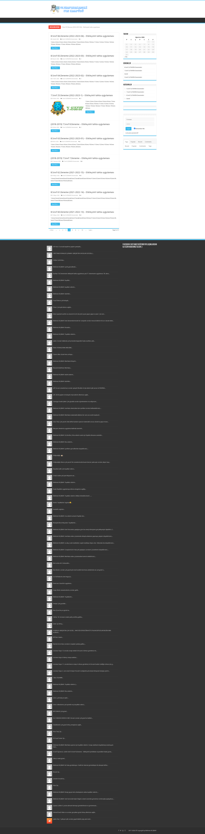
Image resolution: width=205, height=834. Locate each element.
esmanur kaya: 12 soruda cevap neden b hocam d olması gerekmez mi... (75, 651)
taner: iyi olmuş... (58, 624)
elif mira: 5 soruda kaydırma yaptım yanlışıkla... (67, 246)
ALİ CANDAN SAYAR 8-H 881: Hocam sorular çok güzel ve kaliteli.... (73, 718)
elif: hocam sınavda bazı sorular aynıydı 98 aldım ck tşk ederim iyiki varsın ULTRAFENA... (79, 388)
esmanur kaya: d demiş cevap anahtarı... (65, 657)
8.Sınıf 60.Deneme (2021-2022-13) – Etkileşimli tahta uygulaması (82, 212)
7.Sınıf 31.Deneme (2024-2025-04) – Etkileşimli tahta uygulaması (81, 27)
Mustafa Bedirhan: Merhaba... (62, 368)
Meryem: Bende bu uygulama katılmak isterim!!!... (68, 428)
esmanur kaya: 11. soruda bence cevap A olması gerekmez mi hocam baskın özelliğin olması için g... (83, 664)
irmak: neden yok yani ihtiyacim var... (64, 475)
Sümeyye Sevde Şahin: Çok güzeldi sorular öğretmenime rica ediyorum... (75, 401)
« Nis (125, 57)
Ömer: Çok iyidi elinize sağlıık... (62, 307)
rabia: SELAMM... (58, 677)
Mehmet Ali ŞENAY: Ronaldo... (62, 327)
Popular (133, 142)
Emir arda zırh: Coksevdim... (61, 563)
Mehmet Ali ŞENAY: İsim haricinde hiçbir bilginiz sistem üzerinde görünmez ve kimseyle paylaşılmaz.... (83, 799)
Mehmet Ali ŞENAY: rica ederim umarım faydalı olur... (69, 516)
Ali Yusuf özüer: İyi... (59, 738)
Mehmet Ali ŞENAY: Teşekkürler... (63, 597)
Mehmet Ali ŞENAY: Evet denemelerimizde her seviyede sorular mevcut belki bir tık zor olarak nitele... (83, 321)
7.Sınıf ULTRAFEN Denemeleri (70, 98)
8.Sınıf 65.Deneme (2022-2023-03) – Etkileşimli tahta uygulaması (82, 56)
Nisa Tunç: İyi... (57, 731)
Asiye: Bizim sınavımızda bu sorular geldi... (66, 590)
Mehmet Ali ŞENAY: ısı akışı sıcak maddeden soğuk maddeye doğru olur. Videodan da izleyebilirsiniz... (83, 543)
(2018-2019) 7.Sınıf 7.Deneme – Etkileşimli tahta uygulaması (80, 158)
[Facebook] (118, 830)
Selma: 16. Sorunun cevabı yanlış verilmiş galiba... (68, 617)
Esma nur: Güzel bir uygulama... (62, 583)
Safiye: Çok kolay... (58, 260)
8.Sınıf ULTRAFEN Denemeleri (69, 39)
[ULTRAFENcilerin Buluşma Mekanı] (69, 8)
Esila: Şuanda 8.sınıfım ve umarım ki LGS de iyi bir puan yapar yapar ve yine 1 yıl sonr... (79, 314)
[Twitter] (121, 830)
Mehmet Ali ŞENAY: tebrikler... (62, 294)
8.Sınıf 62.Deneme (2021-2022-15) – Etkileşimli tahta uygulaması (82, 172)
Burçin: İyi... (56, 772)
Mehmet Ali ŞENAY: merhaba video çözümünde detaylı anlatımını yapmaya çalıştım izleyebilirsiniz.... (83, 536)
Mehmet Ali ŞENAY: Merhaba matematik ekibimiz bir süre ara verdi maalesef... (76, 415)
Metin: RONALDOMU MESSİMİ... (62, 347)
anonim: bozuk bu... (59, 778)
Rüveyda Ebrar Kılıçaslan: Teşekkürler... (64, 523)
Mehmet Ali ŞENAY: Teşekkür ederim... (64, 334)
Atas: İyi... (56, 785)
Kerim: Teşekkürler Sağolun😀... (62, 502)
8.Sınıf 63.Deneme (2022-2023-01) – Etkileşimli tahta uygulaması (82, 138)
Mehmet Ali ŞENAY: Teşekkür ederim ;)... (65, 684)
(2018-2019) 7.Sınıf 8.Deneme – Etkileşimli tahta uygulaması (80, 124)
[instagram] (125, 830)
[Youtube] (123, 830)
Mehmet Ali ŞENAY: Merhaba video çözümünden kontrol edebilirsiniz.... (74, 556)
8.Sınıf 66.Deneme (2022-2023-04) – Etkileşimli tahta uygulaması (82, 36)
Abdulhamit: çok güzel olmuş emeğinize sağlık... (67, 725)
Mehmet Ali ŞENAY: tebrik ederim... (63, 374)
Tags (126, 142)
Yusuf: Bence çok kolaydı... (61, 300)
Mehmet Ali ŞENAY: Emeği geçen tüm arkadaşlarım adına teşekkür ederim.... (75, 792)
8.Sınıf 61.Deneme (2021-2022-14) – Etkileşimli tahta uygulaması (82, 192)
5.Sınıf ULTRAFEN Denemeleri (133, 77)
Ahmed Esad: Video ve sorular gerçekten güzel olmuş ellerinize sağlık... (74, 812)
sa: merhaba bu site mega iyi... (62, 576)
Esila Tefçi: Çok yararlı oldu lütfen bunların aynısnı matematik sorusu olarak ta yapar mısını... (81, 422)
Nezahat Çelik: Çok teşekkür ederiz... (64, 469)
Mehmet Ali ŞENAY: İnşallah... (61, 280)
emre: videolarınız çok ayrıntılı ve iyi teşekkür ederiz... (69, 704)
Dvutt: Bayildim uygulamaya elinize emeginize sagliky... (69, 489)
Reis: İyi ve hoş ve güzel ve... (61, 610)
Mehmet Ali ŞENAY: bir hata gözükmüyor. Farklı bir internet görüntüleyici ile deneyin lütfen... (80, 765)
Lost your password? (132, 133)
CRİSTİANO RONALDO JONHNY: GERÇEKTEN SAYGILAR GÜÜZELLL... (73, 253)
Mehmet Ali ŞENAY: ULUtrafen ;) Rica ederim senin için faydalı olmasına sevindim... (78, 435)
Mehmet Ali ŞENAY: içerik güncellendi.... (65, 267)
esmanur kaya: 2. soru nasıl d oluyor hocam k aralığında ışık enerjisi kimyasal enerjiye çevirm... (81, 671)
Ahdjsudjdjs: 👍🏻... (58, 455)
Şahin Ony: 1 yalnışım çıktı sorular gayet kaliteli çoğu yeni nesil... (72, 819)
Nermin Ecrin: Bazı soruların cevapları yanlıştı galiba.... (69, 644)
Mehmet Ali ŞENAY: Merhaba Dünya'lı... (64, 361)
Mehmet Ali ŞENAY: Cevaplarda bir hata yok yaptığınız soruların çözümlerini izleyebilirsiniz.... (81, 550)
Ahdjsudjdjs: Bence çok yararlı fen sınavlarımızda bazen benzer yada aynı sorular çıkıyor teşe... (81, 462)
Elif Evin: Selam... (58, 637)
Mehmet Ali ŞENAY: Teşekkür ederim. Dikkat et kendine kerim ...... (72, 496)
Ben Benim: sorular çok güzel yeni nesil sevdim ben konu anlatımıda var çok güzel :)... (78, 570)
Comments (148, 142)
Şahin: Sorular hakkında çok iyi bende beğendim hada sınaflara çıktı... (74, 341)
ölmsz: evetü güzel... (59, 758)
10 (82, 230)
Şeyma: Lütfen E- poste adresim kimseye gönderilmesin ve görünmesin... (75, 805)
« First (51, 230)
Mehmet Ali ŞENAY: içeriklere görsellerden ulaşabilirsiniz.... (70, 448)
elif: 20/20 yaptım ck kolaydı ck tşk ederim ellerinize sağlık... (71, 395)
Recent (140, 142)
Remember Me (140, 128)
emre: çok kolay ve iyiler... (61, 698)
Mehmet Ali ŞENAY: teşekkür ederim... (64, 287)
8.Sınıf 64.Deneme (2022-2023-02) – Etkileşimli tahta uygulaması (82, 75)
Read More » (55, 48)
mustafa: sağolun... (59, 509)
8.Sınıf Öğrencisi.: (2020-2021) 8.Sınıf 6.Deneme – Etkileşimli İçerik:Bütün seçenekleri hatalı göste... (82, 752)
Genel (126, 74)
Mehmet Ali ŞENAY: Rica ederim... (63, 442)
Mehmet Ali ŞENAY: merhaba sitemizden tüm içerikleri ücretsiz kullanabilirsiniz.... (77, 408)
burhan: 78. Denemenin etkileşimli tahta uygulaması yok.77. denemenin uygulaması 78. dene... (81, 273)
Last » (90, 230)
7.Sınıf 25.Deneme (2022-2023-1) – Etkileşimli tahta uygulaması (82, 95)
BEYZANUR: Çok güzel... (60, 711)
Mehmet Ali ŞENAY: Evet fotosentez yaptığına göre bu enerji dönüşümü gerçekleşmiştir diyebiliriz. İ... (83, 529)
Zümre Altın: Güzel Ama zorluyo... (63, 354)
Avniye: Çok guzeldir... (59, 603)
